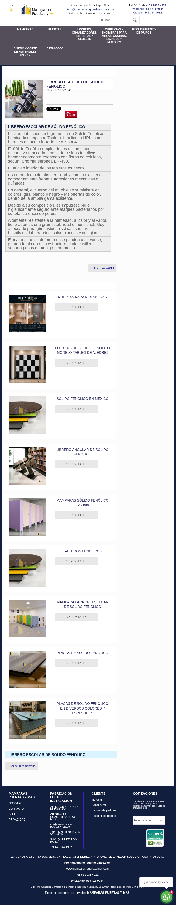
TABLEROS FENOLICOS (82, 551)
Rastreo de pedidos (104, 810)
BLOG (12, 814)
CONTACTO (16, 808)
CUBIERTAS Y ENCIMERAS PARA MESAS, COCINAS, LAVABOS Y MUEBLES (114, 36)
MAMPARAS (25, 29)
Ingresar (97, 799)
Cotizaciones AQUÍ (102, 268)
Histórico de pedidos (104, 816)
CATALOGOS (55, 48)
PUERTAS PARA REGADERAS (82, 297)
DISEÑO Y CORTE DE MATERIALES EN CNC (25, 51)
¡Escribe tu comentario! (22, 766)
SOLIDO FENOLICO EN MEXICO (83, 399)
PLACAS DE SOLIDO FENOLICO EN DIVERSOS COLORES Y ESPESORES (82, 708)
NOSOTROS (16, 803)
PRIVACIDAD (17, 819)
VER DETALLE (76, 307)
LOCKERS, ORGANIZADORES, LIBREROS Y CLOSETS (84, 34)
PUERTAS (54, 29)
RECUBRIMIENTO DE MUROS (144, 31)
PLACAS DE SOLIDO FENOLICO (82, 653)
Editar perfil (99, 805)
